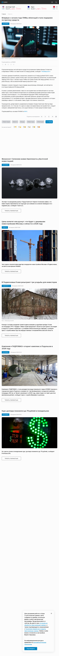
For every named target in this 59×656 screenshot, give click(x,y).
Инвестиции (6, 122)
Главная (4, 14)
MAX (25, 111)
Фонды (22, 122)
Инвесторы (30, 122)
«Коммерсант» (45, 71)
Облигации (40, 122)
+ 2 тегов (49, 122)
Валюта (15, 122)
